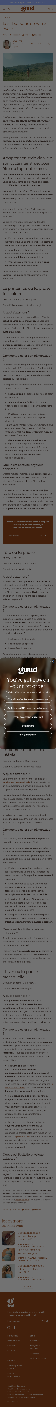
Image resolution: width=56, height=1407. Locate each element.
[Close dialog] (52, 661)
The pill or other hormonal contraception (28, 699)
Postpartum (28, 725)
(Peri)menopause (28, 734)
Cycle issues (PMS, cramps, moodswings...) (27, 708)
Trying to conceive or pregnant (28, 717)
